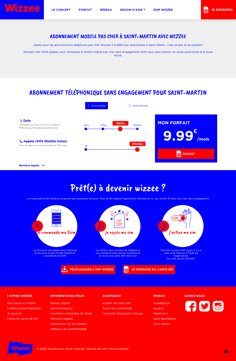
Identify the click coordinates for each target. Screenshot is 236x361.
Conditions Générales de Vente (71, 313)
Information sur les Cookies (68, 323)
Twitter (204, 306)
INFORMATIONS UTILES (67, 295)
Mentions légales (29, 165)
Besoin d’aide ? (132, 9)
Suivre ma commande (117, 308)
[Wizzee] (22, 9)
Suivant (188, 153)
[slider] (120, 129)
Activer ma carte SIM (116, 303)
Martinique (160, 313)
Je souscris (14, 313)
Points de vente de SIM (22, 318)
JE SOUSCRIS (221, 9)
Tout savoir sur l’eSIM (21, 303)
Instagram (218, 306)
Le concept (60, 9)
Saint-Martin (161, 323)
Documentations (61, 308)
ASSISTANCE (111, 295)
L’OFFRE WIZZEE (19, 295)
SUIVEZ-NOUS (195, 295)
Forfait (85, 9)
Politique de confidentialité (68, 329)
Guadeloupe (161, 303)
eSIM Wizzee (163, 9)
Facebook (190, 306)
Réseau (106, 9)
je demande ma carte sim (152, 269)
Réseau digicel (60, 303)
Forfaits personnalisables (24, 308)
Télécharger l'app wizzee (91, 269)
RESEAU (159, 295)
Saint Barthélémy (164, 318)
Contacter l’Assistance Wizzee (122, 313)
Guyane (158, 308)
